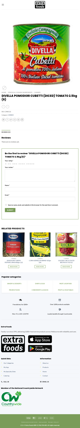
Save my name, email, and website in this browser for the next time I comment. (33, 205)
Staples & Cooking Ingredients (20, 92)
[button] (3, 4)
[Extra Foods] (40, 4)
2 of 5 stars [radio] (9, 164)
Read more (14, 266)
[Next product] (3, 106)
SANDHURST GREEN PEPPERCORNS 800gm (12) (14, 261)
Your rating (9, 161)
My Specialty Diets (10, 371)
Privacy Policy (53, 422)
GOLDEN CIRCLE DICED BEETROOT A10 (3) (66, 261)
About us (45, 363)
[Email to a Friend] (14, 119)
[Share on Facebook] (7, 119)
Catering (6, 376)
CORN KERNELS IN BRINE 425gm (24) (40, 261)
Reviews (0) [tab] (6, 132)
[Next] (78, 252)
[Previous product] (7, 106)
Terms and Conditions (29, 422)
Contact (45, 376)
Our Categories (9, 363)
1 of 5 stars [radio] (5, 164)
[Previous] (1, 252)
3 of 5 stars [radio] (14, 164)
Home (4, 92)
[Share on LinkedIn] (22, 119)
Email (7, 195)
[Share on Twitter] (11, 119)
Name (7, 185)
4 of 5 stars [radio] (21, 164)
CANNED (37, 92)
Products (46, 367)
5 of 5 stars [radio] (30, 164)
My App (6, 367)
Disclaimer (43, 422)
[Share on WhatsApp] (3, 119)
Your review (9, 167)
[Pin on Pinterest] (18, 119)
